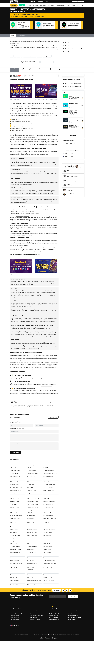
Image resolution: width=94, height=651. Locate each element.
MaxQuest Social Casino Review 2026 (73, 83)
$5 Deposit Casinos (15, 617)
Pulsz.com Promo (32, 481)
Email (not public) (40, 425)
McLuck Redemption (53, 615)
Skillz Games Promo (15, 580)
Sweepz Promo (14, 510)
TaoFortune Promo (49, 487)
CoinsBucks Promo (49, 515)
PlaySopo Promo (48, 552)
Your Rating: (13, 428)
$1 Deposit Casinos (15, 615)
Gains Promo (31, 518)
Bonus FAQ (30, 71)
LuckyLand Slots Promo (16, 538)
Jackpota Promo (73, 125)
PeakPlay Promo (48, 543)
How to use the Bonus (14, 71)
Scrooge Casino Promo (50, 558)
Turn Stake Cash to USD (54, 613)
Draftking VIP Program (53, 608)
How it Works (40, 1)
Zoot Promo (47, 541)
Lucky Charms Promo (16, 541)
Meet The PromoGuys (72, 610)
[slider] (20, 428)
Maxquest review (50, 103)
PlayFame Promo (15, 532)
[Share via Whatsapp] (51, 402)
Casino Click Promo (15, 473)
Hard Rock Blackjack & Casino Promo (34, 581)
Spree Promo (31, 479)
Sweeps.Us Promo (15, 512)
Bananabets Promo (15, 552)
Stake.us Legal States (53, 611)
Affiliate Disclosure (72, 619)
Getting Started (33, 1)
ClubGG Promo (14, 504)
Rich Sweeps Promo (49, 470)
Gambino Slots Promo (16, 498)
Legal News (35, 5)
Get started (56, 590)
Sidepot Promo (48, 479)
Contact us (70, 613)
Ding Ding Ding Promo (16, 560)
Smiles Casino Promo (16, 549)
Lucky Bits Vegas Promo (16, 487)
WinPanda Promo (15, 577)
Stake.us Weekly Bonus (54, 619)
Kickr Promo (30, 538)
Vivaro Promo (48, 549)
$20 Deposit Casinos (15, 619)
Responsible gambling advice (74, 617)
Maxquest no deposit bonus (22, 216)
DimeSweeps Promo (15, 481)
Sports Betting (43, 5)
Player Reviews (59, 71)
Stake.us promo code (46, 386)
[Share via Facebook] (54, 402)
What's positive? (15, 435)
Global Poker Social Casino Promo (51, 564)
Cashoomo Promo (49, 462)
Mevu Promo (31, 549)
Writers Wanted (71, 623)
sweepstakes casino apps (33, 292)
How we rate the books (73, 615)
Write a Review (53, 417)
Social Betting (51, 5)
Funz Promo (30, 467)
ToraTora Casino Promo (33, 572)
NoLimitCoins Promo (49, 490)
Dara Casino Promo (49, 532)
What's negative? (15, 443)
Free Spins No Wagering (16, 608)
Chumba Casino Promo (33, 577)
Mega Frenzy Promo (32, 563)
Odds (73, 5)
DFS (77, 5)
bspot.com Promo (32, 541)
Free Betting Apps (69, 156)
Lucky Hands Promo (32, 546)
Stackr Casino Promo (33, 501)
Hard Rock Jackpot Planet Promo (50, 519)
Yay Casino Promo (49, 504)
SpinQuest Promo (49, 476)
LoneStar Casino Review (73, 23)
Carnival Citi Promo (15, 546)
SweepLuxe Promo (49, 512)
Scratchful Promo (15, 501)
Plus (22, 5)
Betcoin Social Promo (33, 504)
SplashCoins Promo (15, 476)
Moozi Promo (48, 496)
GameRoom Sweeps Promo (51, 572)
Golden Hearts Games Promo (34, 498)
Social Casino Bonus (50, 71)
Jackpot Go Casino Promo (51, 473)
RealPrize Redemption (54, 617)
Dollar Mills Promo (32, 512)
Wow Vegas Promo (15, 470)
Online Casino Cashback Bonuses (18, 613)
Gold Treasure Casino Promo (18, 563)
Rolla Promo (47, 467)
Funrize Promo (31, 484)
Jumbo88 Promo (49, 493)
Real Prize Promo (31, 462)
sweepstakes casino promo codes (34, 227)
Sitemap (70, 624)
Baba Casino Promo (15, 467)
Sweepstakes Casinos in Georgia (18, 611)
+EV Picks (29, 5)
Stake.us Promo (73, 118)
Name (12, 425)
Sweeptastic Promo (15, 535)
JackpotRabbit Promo (16, 490)
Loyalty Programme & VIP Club (39, 71)
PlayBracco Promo (15, 496)
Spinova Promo (14, 522)
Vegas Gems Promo (32, 584)
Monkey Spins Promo (15, 518)
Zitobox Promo (48, 538)
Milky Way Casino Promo (50, 567)
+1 (79, 166)
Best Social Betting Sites (70, 143)
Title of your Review (15, 431)
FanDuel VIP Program (53, 610)
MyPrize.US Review (47, 23)
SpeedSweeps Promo (33, 473)
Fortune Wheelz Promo (50, 484)
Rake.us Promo (31, 543)
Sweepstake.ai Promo (50, 560)
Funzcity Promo (14, 493)
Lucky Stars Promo (32, 558)
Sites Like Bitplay (33, 610)
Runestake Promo (15, 555)
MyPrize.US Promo (73, 103)
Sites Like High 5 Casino (35, 619)
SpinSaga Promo (31, 510)
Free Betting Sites (69, 153)
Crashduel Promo (32, 470)
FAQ (50, 1)
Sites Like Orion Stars (34, 608)
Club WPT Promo (49, 498)
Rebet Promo (31, 496)
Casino (68, 5)
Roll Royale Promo (32, 522)
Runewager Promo (15, 543)
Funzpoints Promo (15, 567)
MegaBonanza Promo (16, 462)
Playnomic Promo (32, 552)
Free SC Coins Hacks (15, 610)
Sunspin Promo (48, 546)
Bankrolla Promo (31, 487)
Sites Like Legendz (34, 613)
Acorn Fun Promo (49, 507)
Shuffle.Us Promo (49, 465)
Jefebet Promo (31, 560)
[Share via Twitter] (57, 402)
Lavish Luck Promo (15, 479)
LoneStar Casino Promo (73, 111)
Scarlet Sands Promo (32, 532)
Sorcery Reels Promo (15, 507)
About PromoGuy (72, 611)
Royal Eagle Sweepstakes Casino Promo (33, 568)
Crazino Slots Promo (15, 584)
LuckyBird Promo (48, 535)
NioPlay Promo (48, 522)
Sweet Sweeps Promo (33, 465)
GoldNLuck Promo (32, 555)
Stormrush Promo (32, 490)
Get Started (13, 5)
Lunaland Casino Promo (16, 515)
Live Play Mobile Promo (50, 501)
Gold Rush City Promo (33, 507)
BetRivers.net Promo (49, 577)
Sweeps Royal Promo (15, 465)
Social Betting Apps (69, 147)
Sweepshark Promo (49, 481)
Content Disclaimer (72, 621)
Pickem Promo (14, 529)
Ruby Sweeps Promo (32, 535)
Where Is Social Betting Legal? (72, 150)
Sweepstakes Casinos (60, 5)
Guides (46, 1)
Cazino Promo (31, 575)
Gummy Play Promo (49, 575)
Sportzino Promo (15, 484)
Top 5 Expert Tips (23, 71)
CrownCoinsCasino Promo (74, 95)
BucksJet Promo (31, 515)
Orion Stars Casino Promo (17, 572)
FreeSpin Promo (31, 476)
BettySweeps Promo (49, 510)
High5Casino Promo (32, 493)
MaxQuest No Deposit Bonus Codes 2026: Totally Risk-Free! (74, 86)
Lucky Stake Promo (49, 580)
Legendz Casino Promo (50, 529)
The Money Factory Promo (17, 575)
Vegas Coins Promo (15, 558)
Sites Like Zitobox (33, 617)
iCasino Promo (48, 555)
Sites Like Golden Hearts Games (36, 615)
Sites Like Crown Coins (34, 611)
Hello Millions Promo (32, 529)
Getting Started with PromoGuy (74, 608)
